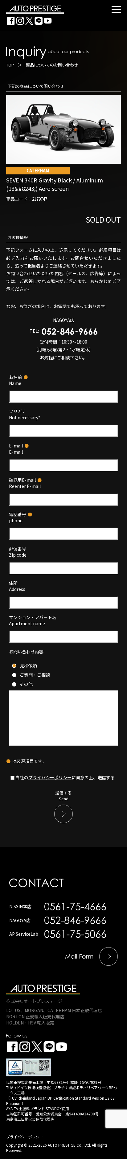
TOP (10, 65)
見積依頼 (28, 665)
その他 (26, 684)
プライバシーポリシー (50, 777)
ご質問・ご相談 (35, 675)
